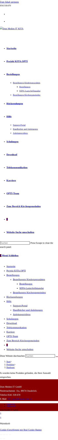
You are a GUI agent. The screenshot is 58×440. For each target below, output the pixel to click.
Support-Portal (20, 305)
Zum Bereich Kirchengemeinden (22, 340)
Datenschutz (11, 406)
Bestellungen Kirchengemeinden (29, 292)
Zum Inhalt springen (9, 2)
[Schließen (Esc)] (10, 434)
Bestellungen (12, 275)
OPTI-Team (12, 336)
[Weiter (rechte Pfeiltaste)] (4, 438)
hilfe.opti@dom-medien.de (19, 399)
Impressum (10, 404)
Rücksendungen (14, 297)
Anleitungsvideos (21, 314)
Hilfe (8, 301)
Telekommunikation (16, 327)
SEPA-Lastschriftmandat (31, 288)
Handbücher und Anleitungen (28, 310)
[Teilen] (7, 434)
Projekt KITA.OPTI (16, 270)
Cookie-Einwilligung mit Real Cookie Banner (21, 430)
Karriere (10, 332)
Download (11, 323)
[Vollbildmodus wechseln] (4, 434)
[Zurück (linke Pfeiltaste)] (1, 438)
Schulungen (12, 318)
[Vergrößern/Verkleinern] (1, 434)
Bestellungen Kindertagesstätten (29, 279)
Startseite (10, 266)
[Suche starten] (57, 356)
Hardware (10, 367)
